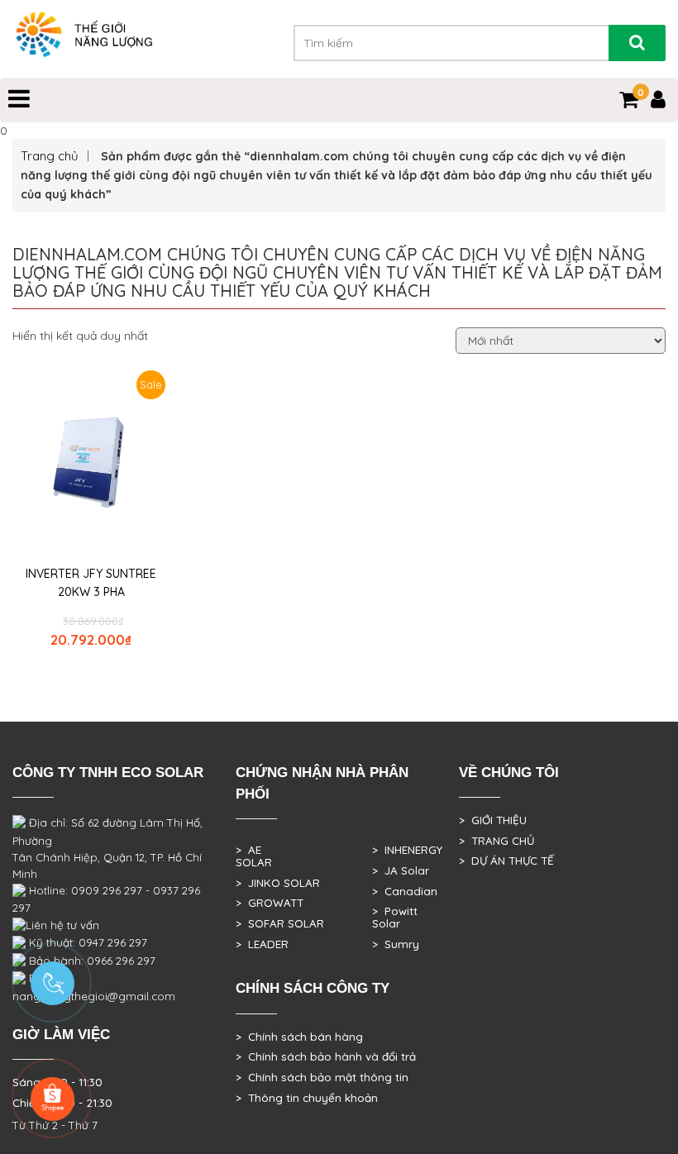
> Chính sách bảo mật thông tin (322, 1077)
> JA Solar (400, 870)
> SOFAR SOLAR (280, 923)
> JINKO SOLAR (278, 882)
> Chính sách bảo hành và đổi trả (326, 1056)
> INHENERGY (407, 849)
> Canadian (404, 891)
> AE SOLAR (254, 856)
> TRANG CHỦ (496, 840)
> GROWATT (269, 902)
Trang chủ (50, 156)
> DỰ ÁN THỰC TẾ (506, 860)
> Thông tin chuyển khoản (307, 1097)
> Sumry (395, 944)
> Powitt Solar (395, 917)
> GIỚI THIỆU (493, 820)
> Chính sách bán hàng (299, 1036)
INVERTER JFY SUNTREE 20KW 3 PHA (91, 582)
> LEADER (262, 944)
